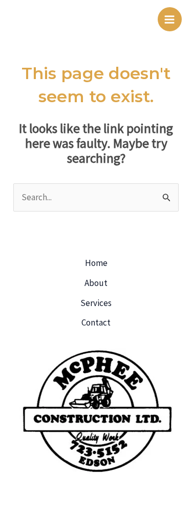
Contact (96, 322)
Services (96, 303)
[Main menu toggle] (170, 19)
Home (96, 263)
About (96, 283)
